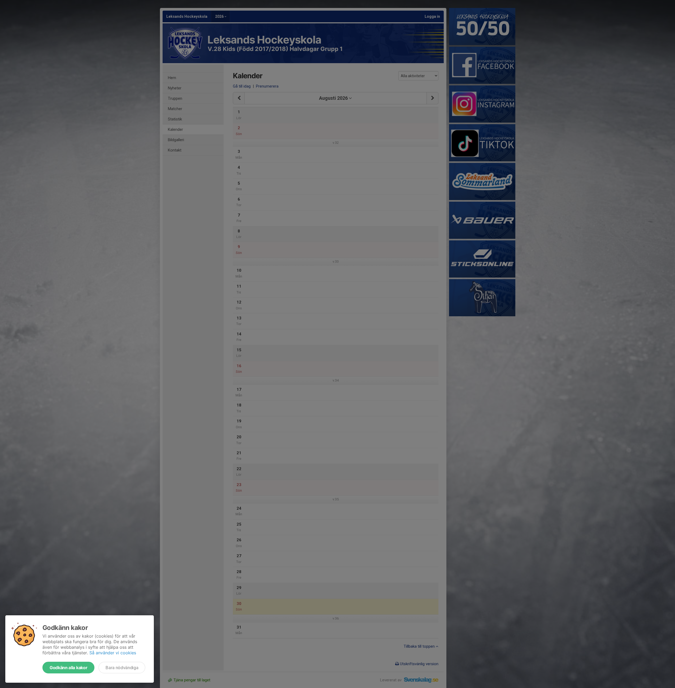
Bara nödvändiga (122, 667)
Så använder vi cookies (112, 652)
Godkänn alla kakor (68, 667)
